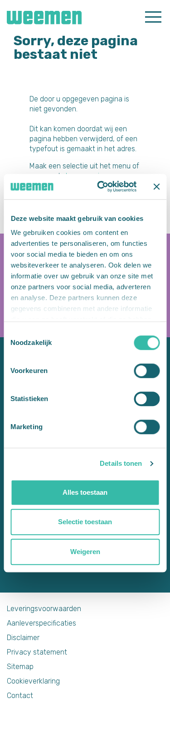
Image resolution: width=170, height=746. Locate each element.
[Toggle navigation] (153, 16)
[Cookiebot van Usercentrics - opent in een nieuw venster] (101, 186)
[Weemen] (41, 16)
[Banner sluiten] (156, 186)
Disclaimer (23, 637)
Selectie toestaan (85, 522)
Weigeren (85, 551)
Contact (20, 695)
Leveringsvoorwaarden (44, 608)
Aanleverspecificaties (41, 623)
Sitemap (20, 666)
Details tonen (121, 463)
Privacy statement (37, 652)
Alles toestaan (85, 492)
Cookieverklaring (33, 681)
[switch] (147, 370)
